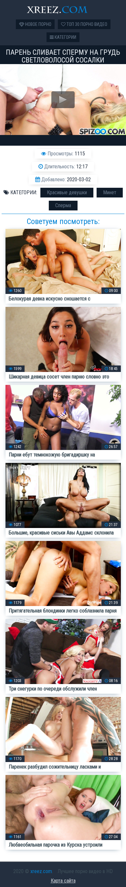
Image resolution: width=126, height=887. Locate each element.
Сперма (63, 205)
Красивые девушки (67, 192)
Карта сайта (63, 881)
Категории (65, 37)
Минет (109, 192)
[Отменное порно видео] (63, 9)
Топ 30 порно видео (86, 24)
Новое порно (37, 24)
